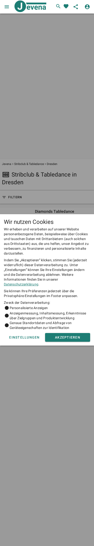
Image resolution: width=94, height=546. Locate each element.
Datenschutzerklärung (21, 284)
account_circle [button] (87, 7)
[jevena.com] (29, 6)
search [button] (58, 6)
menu (7, 7)
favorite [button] (66, 6)
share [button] (76, 7)
